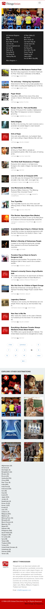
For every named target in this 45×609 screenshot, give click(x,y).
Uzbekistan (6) (6, 549)
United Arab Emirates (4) (9, 547)
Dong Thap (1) (28, 52)
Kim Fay (21, 170)
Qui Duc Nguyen (24, 156)
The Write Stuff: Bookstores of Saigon (25, 162)
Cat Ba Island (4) (29, 44)
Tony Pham (31, 308)
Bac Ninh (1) (10, 40)
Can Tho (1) (9, 44)
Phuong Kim (23, 235)
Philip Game (23, 128)
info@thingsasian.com (24, 590)
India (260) (5, 484)
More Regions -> (11, 60)
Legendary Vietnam (18, 299)
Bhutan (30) (5, 474)
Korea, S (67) (6, 505)
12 (7, 355)
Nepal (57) (5, 526)
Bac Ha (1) (27, 37)
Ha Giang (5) (10, 54)
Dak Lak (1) (9, 50)
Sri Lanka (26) (6, 537)
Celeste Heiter (34, 182)
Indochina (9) (6, 486)
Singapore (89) (6, 535)
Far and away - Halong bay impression (25, 82)
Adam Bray (23, 76)
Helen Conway (24, 142)
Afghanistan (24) (7, 466)
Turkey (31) (5, 545)
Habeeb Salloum (25, 116)
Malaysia (11, 435)
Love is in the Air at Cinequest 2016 (24, 176)
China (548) (5, 480)
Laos (28, 194)
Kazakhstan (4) (6, 501)
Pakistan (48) (6, 528)
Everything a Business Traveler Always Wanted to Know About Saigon (25, 328)
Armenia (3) (5, 468)
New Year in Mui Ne (18, 314)
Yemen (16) (5, 553)
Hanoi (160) (27, 56)
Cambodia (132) (6, 478)
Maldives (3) (5, 516)
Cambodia (21, 194)
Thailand (33, 457)
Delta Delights (16, 122)
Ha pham (22, 249)
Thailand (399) (6, 543)
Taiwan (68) (5, 541)
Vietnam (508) (6, 551)
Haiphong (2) (28, 54)
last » (23, 361)
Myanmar (34, 390)
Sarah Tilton (23, 102)
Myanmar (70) (6, 524)
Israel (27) (5, 495)
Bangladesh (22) (7, 472)
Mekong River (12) (7, 518)
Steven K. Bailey (24, 266)
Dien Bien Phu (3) (29, 50)
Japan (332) (5, 497)
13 (15, 355)
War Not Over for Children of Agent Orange (27, 285)
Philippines (30, 222)
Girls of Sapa (16, 134)
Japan (34, 435)
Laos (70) (4, 510)
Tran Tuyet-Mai (16, 201)
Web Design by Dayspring (34, 604)
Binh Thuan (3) (28, 40)
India (24, 182)
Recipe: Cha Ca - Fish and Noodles (24, 108)
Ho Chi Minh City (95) (31, 58)
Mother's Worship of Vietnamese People (26, 241)
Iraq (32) (4, 493)
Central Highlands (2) (13, 46)
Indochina (21, 308)
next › (39, 355)
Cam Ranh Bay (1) (29, 42)
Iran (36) (4, 491)
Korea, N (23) (6, 503)
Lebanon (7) (5, 512)
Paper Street (16, 94)
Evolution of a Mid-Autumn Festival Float (26, 70)
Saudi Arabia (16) (7, 533)
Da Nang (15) (28, 48)
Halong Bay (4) (11, 56)
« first (10, 345)
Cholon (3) (27, 46)
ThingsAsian (11, 3)
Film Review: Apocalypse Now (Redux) (25, 215)
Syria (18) (4, 539)
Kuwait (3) (5, 507)
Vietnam (14, 76)
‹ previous (22, 345)
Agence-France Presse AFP (28, 280)
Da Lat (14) (9, 48)
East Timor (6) (6, 482)
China (20, 182)
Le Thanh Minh (16, 148)
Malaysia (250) (6, 514)
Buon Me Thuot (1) (12, 42)
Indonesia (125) (6, 489)
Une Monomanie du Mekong (21, 188)
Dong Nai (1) (10, 52)
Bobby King (23, 88)
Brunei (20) (5, 476)
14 (24, 355)
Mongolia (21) (6, 520)
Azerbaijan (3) (6, 470)
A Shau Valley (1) (29, 35)
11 (38, 350)
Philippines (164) (7, 530)
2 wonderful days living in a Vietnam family (27, 229)
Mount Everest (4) (7, 522)
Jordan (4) (5, 499)
